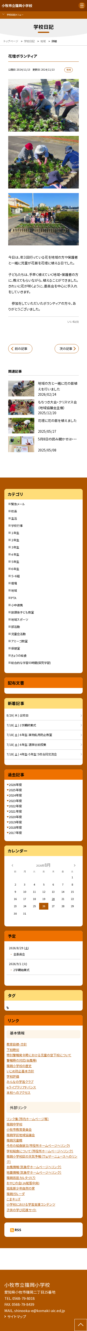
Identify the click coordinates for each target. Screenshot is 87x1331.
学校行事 (17, 525)
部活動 (15, 627)
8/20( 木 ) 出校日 (18, 715)
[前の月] (12, 865)
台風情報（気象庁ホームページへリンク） (34, 1167)
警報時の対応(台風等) (22, 1060)
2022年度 (15, 806)
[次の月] (74, 865)
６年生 (15, 569)
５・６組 (15, 576)
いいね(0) (73, 321)
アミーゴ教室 (19, 641)
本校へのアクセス (18, 1092)
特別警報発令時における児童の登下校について (39, 1055)
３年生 (15, 547)
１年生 (15, 533)
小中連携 (17, 605)
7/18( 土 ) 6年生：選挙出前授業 (26, 744)
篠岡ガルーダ (16, 1193)
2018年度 (15, 827)
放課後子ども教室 (22, 612)
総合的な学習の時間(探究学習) (31, 663)
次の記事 (66, 348)
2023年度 (15, 800)
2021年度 (15, 811)
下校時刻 (13, 1049)
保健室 (15, 648)
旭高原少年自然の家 (21, 1188)
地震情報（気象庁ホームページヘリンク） (34, 1172)
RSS (18, 1230)
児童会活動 (18, 634)
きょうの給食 (19, 655)
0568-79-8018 (23, 1298)
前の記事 (21, 348)
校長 (14, 511)
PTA (13, 598)
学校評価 (13, 1076)
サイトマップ (16, 1316)
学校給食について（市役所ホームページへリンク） (40, 1151)
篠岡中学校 (14, 1124)
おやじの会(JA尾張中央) (23, 1183)
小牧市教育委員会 (19, 1129)
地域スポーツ (19, 619)
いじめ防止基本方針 (20, 1071)
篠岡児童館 (14, 1140)
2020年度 (15, 816)
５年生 (15, 561)
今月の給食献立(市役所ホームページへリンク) (38, 1145)
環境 (14, 583)
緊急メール (18, 504)
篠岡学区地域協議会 (21, 1135)
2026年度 (15, 784)
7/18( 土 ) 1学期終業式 (21, 725)
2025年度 (15, 790)
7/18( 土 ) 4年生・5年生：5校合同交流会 (32, 754)
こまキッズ (13, 1199)
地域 (14, 590)
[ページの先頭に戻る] (81, 1325)
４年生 (15, 554)
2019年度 (15, 822)
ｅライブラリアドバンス (21, 1087)
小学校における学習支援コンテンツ (31, 1204)
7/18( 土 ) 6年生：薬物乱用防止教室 (29, 735)
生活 (14, 518)
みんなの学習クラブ (20, 1081)
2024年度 (15, 795)
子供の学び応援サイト (21, 1210)
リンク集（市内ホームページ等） (28, 1119)
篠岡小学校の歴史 (19, 1066)
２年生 (15, 540)
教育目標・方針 (17, 1044)
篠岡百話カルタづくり (21, 1177)
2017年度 (15, 832)
